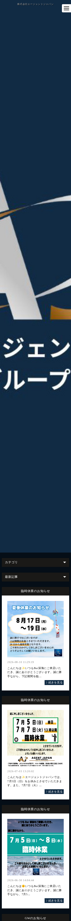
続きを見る (55, 682)
